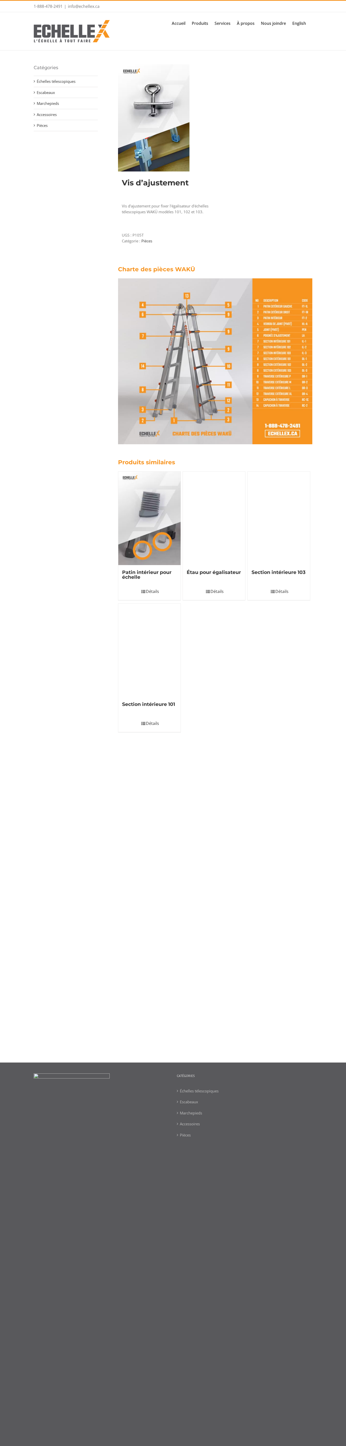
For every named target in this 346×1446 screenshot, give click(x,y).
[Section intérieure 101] (149, 1080)
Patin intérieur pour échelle (146, 574)
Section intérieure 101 (148, 1277)
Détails (152, 878)
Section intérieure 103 (278, 859)
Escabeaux (46, 92)
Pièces (146, 240)
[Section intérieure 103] (279, 662)
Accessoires (47, 114)
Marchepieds (48, 103)
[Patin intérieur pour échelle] (149, 518)
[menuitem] (182, 22)
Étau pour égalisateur (214, 859)
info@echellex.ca (84, 6)
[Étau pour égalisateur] (214, 662)
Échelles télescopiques (56, 81)
